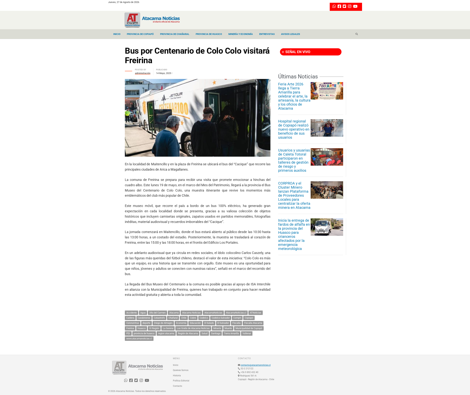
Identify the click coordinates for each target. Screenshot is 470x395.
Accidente (131, 312)
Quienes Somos (180, 370)
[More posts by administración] (128, 70)
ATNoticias (255, 312)
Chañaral (173, 317)
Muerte (228, 328)
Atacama (174, 312)
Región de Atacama (188, 333)
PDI (128, 333)
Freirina (130, 328)
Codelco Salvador (221, 317)
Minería (217, 328)
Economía (181, 323)
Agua (143, 312)
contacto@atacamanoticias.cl (256, 365)
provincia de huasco (144, 333)
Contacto (177, 386)
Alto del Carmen (157, 312)
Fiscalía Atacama (253, 323)
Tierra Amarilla (231, 333)
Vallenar (247, 333)
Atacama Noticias (191, 312)
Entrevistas (267, 34)
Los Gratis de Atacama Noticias (193, 328)
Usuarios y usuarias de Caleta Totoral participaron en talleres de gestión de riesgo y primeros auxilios (294, 160)
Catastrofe (159, 317)
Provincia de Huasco (209, 34)
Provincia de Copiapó (140, 34)
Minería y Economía (240, 34)
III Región (154, 328)
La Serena (168, 328)
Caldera (130, 317)
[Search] (356, 34)
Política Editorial (181, 380)
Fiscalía (236, 323)
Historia (177, 375)
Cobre (193, 317)
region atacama (166, 333)
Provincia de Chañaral (174, 34)
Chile (183, 317)
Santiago (215, 333)
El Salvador (223, 323)
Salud (204, 333)
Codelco (204, 317)
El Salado (209, 323)
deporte (146, 323)
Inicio (116, 34)
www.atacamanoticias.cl (139, 338)
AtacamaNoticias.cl (236, 312)
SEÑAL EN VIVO (297, 52)
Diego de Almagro (163, 323)
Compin (237, 317)
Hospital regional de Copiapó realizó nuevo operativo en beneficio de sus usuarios (293, 129)
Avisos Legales (290, 34)
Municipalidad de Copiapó (249, 328)
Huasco (142, 328)
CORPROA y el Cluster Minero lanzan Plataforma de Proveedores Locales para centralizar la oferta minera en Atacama (294, 195)
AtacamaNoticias (213, 312)
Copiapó (249, 317)
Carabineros (144, 317)
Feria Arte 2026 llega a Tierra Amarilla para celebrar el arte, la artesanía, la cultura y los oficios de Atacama (294, 96)
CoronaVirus (132, 323)
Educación (195, 323)
